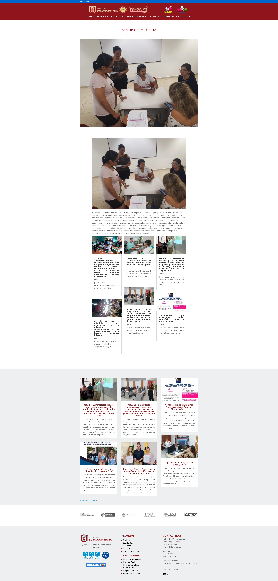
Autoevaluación (155, 17)
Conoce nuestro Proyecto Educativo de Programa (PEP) (98, 470)
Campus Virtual (129, 568)
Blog (96, 280)
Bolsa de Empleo (130, 562)
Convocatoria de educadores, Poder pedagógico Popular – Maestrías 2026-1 (171, 318)
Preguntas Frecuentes (132, 570)
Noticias (129, 324)
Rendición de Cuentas (132, 559)
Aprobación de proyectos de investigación (179, 464)
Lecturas (126, 548)
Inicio (89, 17)
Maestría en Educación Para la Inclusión (127, 17)
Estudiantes (128, 543)
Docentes (127, 546)
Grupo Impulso (182, 17)
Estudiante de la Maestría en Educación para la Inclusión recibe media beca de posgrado (139, 261)
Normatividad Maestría (132, 551)
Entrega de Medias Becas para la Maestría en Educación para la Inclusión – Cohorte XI (139, 471)
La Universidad (100, 17)
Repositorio (169, 17)
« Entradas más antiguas (89, 500)
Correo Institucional (131, 573)
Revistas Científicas (131, 565)
